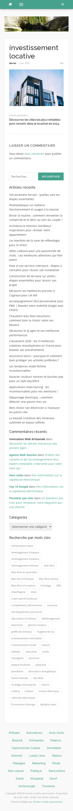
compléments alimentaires (26, 605)
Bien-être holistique (22, 579)
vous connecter (34, 154)
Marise (12, 63)
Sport (53, 778)
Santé (20, 778)
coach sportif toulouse (24, 598)
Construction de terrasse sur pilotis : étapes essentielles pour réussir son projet (32, 280)
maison (45, 645)
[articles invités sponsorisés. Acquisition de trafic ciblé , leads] (36, 23)
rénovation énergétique (42, 671)
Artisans (14, 733)
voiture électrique (49, 691)
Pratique (36, 771)
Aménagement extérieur (25, 559)
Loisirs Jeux (37, 755)
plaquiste (40, 664)
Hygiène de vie (45, 631)
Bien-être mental (48, 579)
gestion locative (37, 625)
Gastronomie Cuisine (26, 748)
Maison (57, 755)
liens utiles (16, 475)
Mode (56, 763)
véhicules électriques (23, 698)
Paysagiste (17, 658)
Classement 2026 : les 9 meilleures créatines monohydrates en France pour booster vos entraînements (35, 345)
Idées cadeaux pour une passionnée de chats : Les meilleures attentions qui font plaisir (35, 255)
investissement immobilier (26, 638)
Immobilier (54, 748)
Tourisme (48, 786)
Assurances (34, 733)
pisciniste (34, 658)
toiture (45, 684)
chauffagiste (18, 592)
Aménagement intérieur (25, 565)
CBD (58, 585)
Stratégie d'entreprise (23, 684)
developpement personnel (26, 612)
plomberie (17, 671)
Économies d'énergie (23, 704)
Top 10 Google (18, 486)
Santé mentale (19, 678)
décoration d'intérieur (24, 618)
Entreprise (36, 740)
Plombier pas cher (21, 498)
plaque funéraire (20, 664)
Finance (55, 740)
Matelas (15, 651)
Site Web (38, 678)
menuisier (31, 651)
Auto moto (56, 733)
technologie (26, 786)
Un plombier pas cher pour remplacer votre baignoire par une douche (36, 502)
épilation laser (48, 704)
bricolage (45, 585)
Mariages (19, 763)
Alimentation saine (22, 546)
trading (15, 691)
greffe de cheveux (21, 631)
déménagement (51, 618)
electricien (17, 625)
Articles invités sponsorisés (47, 801)
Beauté (17, 740)
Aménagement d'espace (25, 552)
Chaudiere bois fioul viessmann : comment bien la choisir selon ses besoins (31, 320)
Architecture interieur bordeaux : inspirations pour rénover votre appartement (30, 230)
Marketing (39, 763)
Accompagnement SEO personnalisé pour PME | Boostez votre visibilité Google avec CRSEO (36, 305)
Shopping (36, 778)
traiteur (29, 691)
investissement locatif (23, 645)
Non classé (16, 771)
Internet (16, 755)
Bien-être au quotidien (24, 572)
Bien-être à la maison (23, 585)
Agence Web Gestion (23, 455)
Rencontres (57, 771)
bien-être (49, 565)
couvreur (52, 605)
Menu (19, 4)
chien (34, 592)
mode (45, 651)
